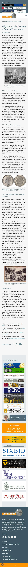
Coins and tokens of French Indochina (16, 338)
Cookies (5, 553)
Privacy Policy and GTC (10, 544)
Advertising (6, 550)
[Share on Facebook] (12, 345)
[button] (2, 564)
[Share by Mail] (20, 345)
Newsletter (6, 556)
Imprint (4, 541)
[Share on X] (16, 345)
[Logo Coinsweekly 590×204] (9, 16)
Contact (5, 547)
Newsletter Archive (9, 559)
